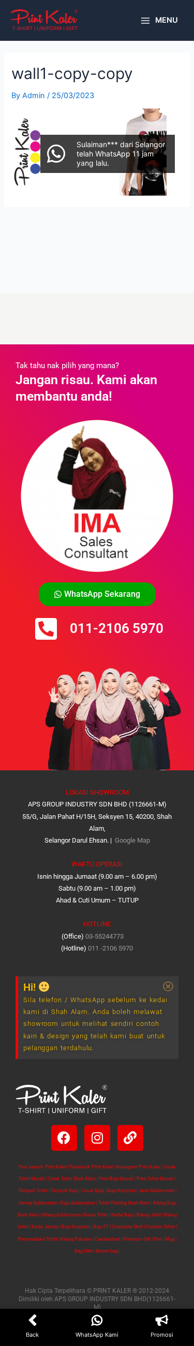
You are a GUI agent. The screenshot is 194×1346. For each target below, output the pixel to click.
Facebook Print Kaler (91, 1166)
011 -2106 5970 (110, 948)
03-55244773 (104, 936)
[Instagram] (97, 1138)
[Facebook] (64, 1138)
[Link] (130, 1138)
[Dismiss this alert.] (168, 986)
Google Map (131, 840)
